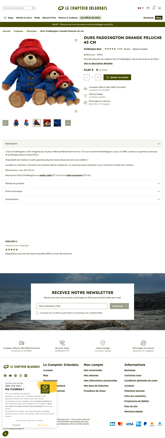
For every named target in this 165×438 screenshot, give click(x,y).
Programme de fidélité (136, 401)
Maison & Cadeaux (68, 17)
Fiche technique (13, 191)
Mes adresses (91, 375)
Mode (37, 17)
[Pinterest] (15, 375)
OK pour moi (43, 425)
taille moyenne (74, 175)
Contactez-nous (132, 375)
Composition (12, 199)
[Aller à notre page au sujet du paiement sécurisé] (136, 424)
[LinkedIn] (25, 375)
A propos (48, 370)
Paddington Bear (93, 49)
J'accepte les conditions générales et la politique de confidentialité (71, 313)
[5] (115, 49)
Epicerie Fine (49, 17)
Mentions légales (133, 411)
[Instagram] (20, 375)
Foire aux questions (135, 396)
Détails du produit (14, 183)
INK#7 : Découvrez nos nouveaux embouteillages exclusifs (82, 24)
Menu (10, 17)
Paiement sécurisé (134, 391)
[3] (110, 49)
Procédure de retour (95, 391)
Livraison (129, 385)
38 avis (127, 49)
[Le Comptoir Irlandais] (82, 8)
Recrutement (50, 380)
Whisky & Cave (24, 17)
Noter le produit (140, 49)
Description (11, 143)
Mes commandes (93, 370)
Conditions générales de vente (141, 380)
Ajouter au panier (119, 77)
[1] (105, 49)
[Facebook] (5, 375)
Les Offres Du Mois (90, 17)
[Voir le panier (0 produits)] (159, 8)
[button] (5, 434)
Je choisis (16, 425)
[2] (108, 49)
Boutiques (148, 17)
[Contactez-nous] (148, 8)
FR (142, 8)
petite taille (45, 175)
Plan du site (130, 406)
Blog (158, 17)
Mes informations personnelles (100, 380)
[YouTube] (10, 375)
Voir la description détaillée (98, 63)
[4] (112, 49)
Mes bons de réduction (96, 385)
